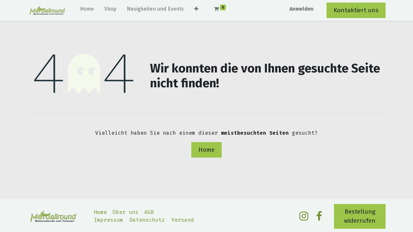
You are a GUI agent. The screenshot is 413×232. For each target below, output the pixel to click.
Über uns (125, 212)
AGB (149, 212)
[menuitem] (87, 10)
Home (206, 149)
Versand (182, 220)
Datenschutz (147, 220)
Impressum (108, 220)
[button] (196, 10)
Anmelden (301, 9)
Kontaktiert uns (356, 10)
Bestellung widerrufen (360, 216)
